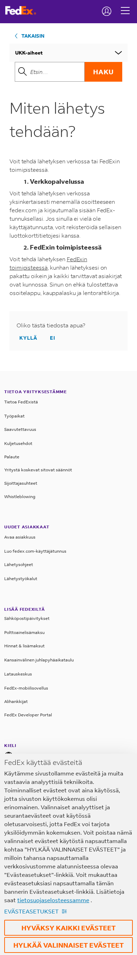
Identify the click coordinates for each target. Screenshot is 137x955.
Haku (103, 71)
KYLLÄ (28, 337)
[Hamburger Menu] (125, 5)
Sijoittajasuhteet (20, 483)
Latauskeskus (18, 674)
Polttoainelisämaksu (24, 632)
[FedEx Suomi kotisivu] (23, 10)
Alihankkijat (16, 701)
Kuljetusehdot (18, 443)
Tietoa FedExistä (21, 401)
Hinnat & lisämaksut (24, 645)
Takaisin (33, 35)
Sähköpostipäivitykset (27, 618)
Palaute (11, 456)
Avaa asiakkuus (19, 537)
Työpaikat (14, 416)
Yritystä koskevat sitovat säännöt (38, 469)
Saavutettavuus (20, 429)
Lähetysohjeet (18, 564)
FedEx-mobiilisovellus (26, 688)
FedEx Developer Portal (28, 714)
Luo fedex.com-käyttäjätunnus (35, 551)
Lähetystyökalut (20, 578)
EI (52, 337)
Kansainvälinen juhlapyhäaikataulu (39, 659)
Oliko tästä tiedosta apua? (51, 325)
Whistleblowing (19, 496)
